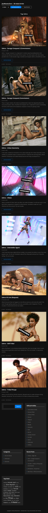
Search (18, 406)
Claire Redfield (10, 486)
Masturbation (7, 496)
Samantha (5, 500)
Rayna (17, 498)
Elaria (20, 486)
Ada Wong (5, 482)
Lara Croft (8, 494)
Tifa (14, 500)
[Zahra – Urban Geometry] (24, 131)
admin (4, 64)
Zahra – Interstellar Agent (11, 248)
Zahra (19, 502)
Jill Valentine (6, 492)
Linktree (29, 444)
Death (16, 486)
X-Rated (14, 502)
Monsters (17, 496)
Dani (13, 486)
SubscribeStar (31, 409)
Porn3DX (30, 437)
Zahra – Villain (7, 198)
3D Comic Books (8, 455)
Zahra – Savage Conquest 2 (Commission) (16, 48)
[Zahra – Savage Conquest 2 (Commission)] (24, 31)
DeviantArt (30, 427)
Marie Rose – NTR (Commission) (35, 471)
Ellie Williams (6, 488)
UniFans (29, 414)
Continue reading (8, 60)
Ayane (4, 484)
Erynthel (11, 488)
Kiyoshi (18, 492)
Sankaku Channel (31, 434)
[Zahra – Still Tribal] (24, 326)
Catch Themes (38, 510)
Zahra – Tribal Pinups (9, 390)
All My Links (30, 442)
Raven (14, 498)
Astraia (17, 482)
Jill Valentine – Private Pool (33, 468)
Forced (16, 489)
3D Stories (9, 64)
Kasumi (12, 492)
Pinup (10, 498)
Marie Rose (13, 493)
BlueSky (29, 424)
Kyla (5, 494)
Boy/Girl (12, 485)
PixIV (29, 429)
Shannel (9, 500)
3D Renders (9, 113)
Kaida (10, 492)
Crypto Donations (27, 7)
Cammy (17, 484)
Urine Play (17, 500)
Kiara (16, 492)
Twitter (29, 422)
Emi (9, 488)
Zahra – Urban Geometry (10, 148)
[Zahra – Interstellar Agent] (24, 230)
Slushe (29, 439)
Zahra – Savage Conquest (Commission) (15, 98)
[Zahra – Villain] (24, 181)
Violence (6, 502)
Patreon (29, 412)
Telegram (30, 419)
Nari (4, 498)
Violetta (9, 502)
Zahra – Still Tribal (8, 343)
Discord (29, 417)
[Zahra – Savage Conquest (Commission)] (24, 81)
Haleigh (9, 490)
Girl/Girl (5, 490)
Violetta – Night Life (32, 455)
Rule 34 (29, 432)
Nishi (7, 498)
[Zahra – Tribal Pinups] (24, 373)
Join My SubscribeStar (16, 7)
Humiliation (14, 490)
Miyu (12, 495)
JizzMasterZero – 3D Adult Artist (13, 4)
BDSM (7, 484)
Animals (10, 482)
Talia (12, 500)
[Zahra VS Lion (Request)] (24, 280)
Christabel (5, 486)
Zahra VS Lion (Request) (10, 297)
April (14, 482)
